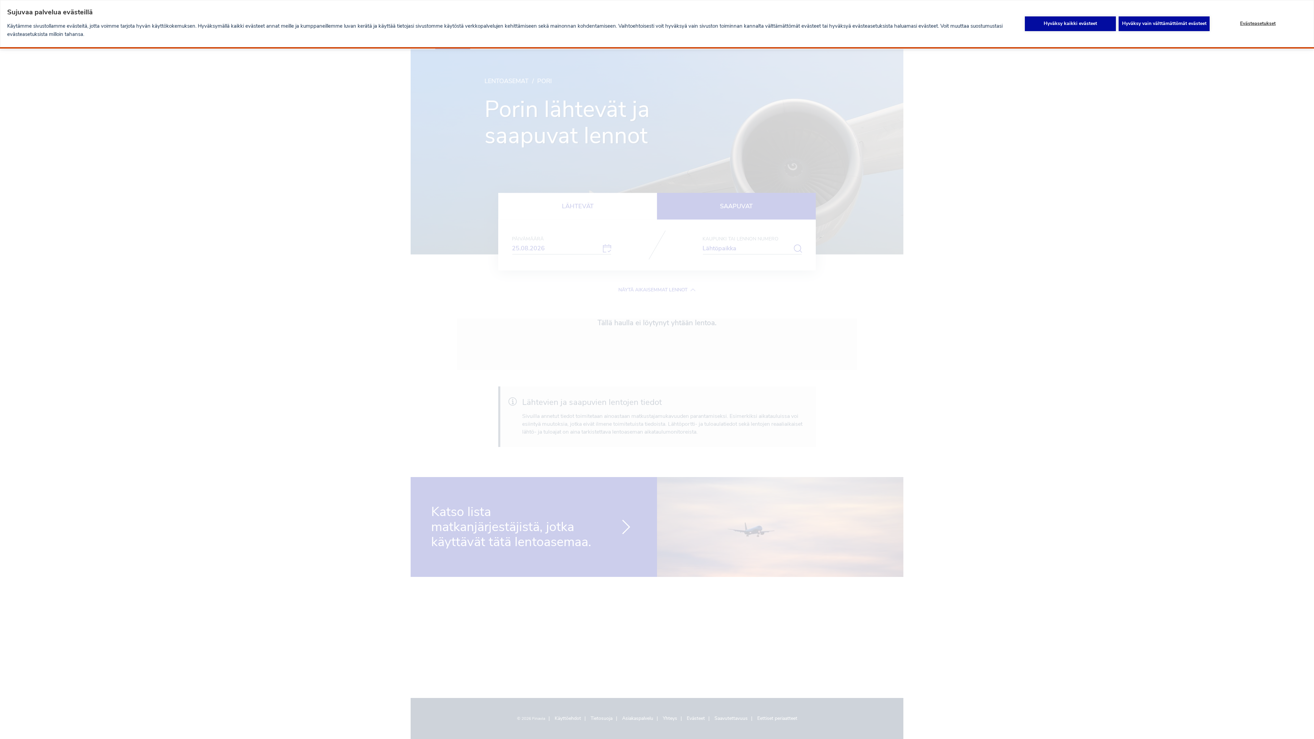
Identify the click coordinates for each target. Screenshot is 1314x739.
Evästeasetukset (1258, 23)
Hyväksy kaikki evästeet (1070, 23)
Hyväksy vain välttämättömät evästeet (1164, 23)
